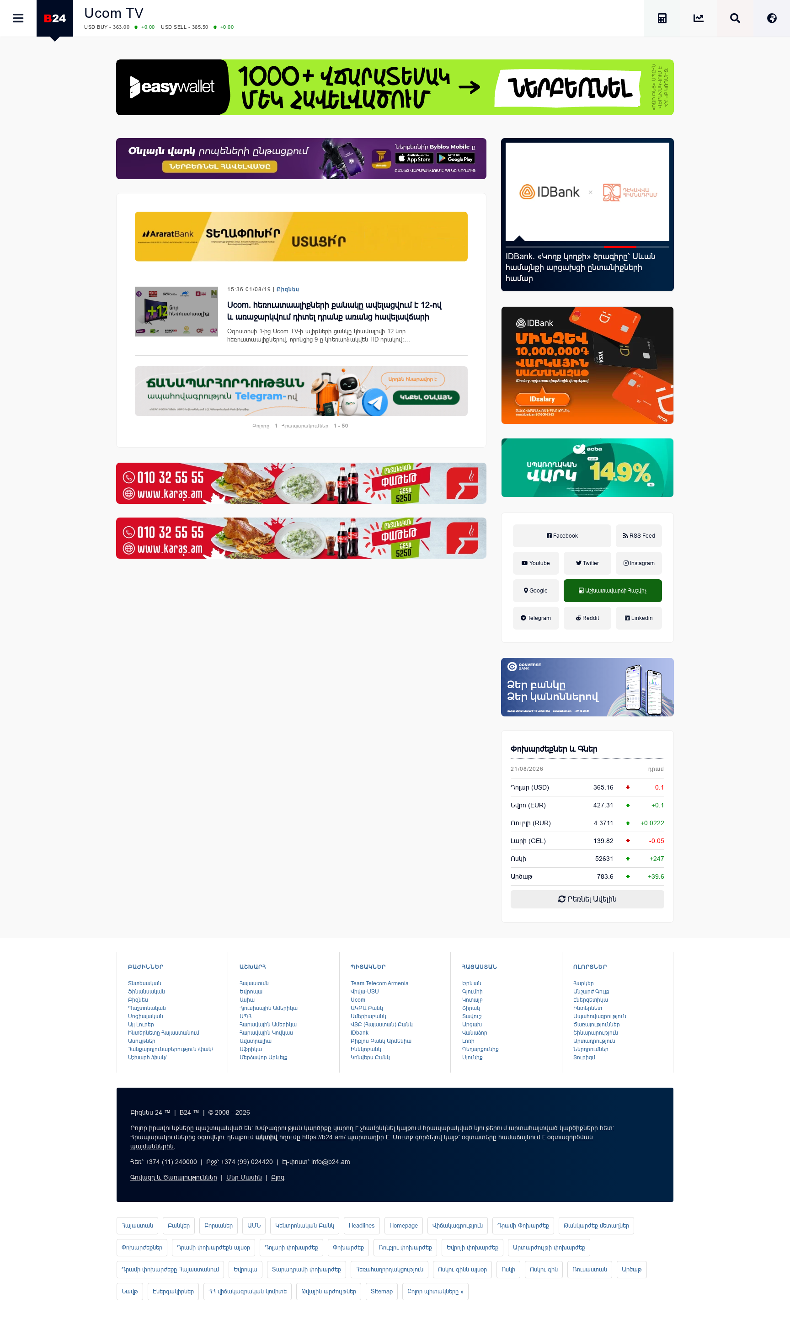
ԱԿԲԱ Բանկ (367, 1008)
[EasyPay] (395, 87)
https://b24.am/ (324, 1137)
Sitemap (382, 1291)
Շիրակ (471, 1008)
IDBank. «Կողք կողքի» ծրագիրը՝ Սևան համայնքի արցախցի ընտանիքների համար (581, 267)
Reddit (590, 618)
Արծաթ (632, 1269)
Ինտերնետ (587, 1008)
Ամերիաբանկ (368, 1016)
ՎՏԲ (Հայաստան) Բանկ (382, 1024)
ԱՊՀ (245, 1016)
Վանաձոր (474, 1033)
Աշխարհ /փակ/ (147, 1057)
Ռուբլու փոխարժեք (405, 1247)
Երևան (471, 983)
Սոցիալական (145, 1016)
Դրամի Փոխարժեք (523, 1225)
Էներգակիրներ (173, 1291)
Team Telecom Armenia (380, 983)
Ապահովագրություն (599, 1016)
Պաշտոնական (147, 1008)
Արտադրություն (594, 1041)
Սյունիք (472, 1057)
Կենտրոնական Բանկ (304, 1225)
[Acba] (587, 467)
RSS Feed (641, 536)
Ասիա (247, 1000)
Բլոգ (277, 1177)
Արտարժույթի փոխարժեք (549, 1247)
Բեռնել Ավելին (591, 899)
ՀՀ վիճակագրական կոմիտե (247, 1291)
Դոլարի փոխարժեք (291, 1247)
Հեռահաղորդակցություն (389, 1269)
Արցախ (472, 1024)
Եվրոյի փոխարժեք (472, 1247)
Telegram (538, 618)
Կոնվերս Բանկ (370, 1057)
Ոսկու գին (544, 1269)
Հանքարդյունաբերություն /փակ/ (170, 1049)
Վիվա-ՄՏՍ (365, 991)
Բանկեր (179, 1225)
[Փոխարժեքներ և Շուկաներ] (698, 19)
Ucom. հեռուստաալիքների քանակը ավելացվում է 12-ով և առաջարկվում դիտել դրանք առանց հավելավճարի (334, 310)
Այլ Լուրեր (141, 1024)
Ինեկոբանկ (366, 1049)
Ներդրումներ (591, 1049)
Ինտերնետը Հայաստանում (163, 1033)
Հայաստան (254, 983)
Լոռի (468, 1041)
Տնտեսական (144, 983)
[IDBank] (587, 365)
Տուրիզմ (584, 1057)
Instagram (642, 563)
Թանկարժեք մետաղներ (596, 1225)
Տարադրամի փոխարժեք (306, 1269)
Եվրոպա (251, 991)
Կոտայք (472, 1000)
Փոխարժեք (348, 1247)
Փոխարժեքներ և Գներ (554, 748)
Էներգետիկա (590, 1000)
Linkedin (641, 618)
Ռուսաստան (589, 1269)
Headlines (362, 1225)
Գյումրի (472, 991)
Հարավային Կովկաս (266, 1033)
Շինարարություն (595, 1033)
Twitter (590, 563)
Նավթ (130, 1291)
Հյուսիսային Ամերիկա (269, 1008)
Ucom (358, 1000)
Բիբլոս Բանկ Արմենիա (381, 1041)
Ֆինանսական (146, 991)
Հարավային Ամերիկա (268, 1024)
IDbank (359, 1033)
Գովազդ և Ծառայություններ (173, 1177)
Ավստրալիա (256, 1041)
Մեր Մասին (244, 1177)
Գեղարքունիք (480, 1049)
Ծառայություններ (596, 1024)
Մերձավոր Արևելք (264, 1057)
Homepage (404, 1225)
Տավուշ (471, 1016)
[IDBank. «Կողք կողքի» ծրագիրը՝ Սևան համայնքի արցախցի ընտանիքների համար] (587, 192)
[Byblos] (301, 158)
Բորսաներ (218, 1225)
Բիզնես (288, 289)
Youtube (539, 563)
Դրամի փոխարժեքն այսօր (213, 1247)
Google (538, 590)
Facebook (565, 536)
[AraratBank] (301, 237)
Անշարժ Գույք (591, 991)
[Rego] (301, 391)
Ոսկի (518, 858)
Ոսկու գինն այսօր (462, 1269)
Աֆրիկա (251, 1049)
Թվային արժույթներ (328, 1291)
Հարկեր (583, 983)
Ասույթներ (141, 1041)
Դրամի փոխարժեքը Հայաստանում (170, 1269)
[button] (522, 247)
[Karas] (301, 483)
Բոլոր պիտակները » (435, 1291)
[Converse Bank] (587, 687)
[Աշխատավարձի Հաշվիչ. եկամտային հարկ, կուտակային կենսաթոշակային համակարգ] (662, 19)
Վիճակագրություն (457, 1225)
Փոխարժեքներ (142, 1247)
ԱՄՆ (254, 1225)
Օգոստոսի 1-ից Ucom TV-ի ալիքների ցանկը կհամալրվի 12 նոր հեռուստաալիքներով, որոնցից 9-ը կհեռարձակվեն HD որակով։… (318, 335)
